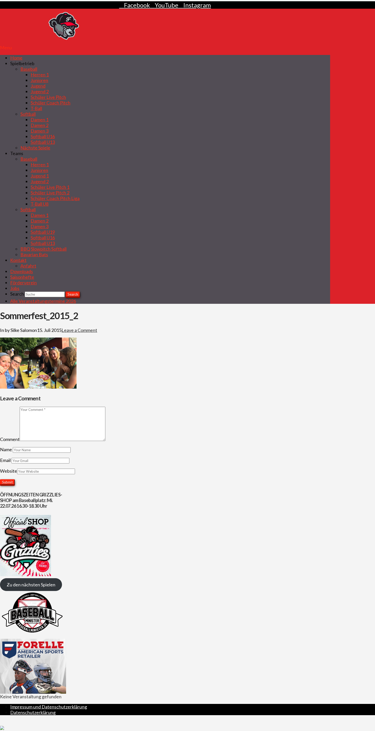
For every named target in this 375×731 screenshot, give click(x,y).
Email (5, 460)
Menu (6, 47)
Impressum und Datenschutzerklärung (48, 707)
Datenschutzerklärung (33, 712)
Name (6, 449)
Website (8, 471)
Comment (10, 439)
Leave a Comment (79, 330)
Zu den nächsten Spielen (31, 584)
